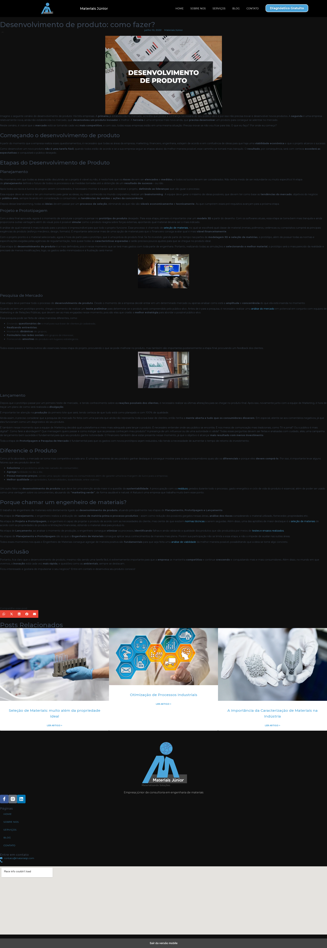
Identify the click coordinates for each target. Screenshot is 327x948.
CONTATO (252, 8)
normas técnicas (195, 521)
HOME (179, 8)
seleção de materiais (176, 227)
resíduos (183, 488)
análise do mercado (262, 308)
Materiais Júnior (94, 8)
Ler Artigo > (54, 725)
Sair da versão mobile (163, 943)
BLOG (236, 8)
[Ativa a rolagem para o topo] (320, 941)
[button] (4, 614)
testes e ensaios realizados (268, 530)
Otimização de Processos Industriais (163, 695)
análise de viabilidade (183, 541)
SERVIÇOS (219, 8)
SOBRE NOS (198, 8)
